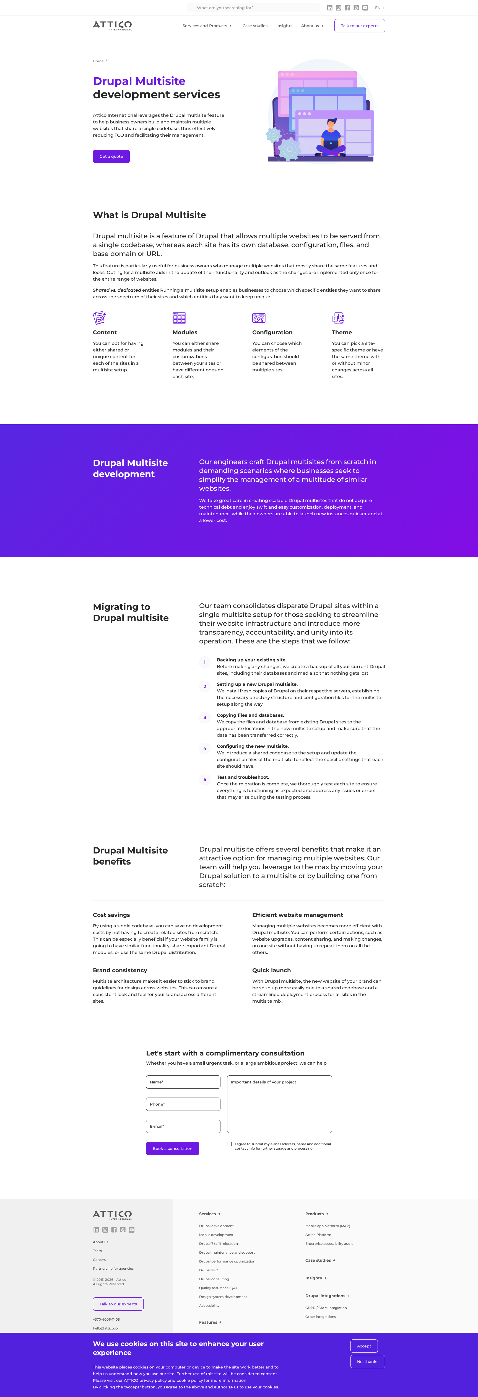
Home (98, 61)
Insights (284, 25)
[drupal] (356, 7)
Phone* (157, 1104)
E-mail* (157, 1126)
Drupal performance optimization (227, 1261)
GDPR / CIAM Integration (326, 1308)
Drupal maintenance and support (227, 1252)
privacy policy (153, 1380)
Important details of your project (263, 1082)
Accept (364, 1346)
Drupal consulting (214, 1279)
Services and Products (205, 25)
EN (378, 7)
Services (207, 1213)
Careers (99, 1260)
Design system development (223, 1297)
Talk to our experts (359, 25)
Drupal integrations (325, 1295)
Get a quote (111, 156)
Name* (156, 1082)
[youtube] (365, 7)
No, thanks (367, 1361)
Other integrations (320, 1317)
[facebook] (347, 7)
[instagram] (338, 7)
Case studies (255, 25)
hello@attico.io (105, 1328)
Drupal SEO (208, 1270)
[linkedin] (329, 7)
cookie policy (190, 1380)
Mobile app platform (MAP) (327, 1226)
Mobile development (216, 1235)
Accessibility (209, 1305)
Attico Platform (318, 1235)
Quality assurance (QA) (218, 1288)
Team (97, 1251)
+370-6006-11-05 (106, 1319)
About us (310, 25)
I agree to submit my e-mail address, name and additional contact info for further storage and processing (283, 1146)
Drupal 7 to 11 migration (218, 1243)
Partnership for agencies (113, 1268)
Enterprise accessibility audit (329, 1243)
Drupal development (216, 1226)
